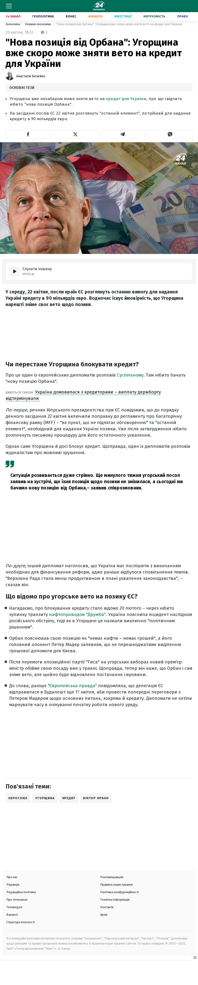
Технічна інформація (115, 899)
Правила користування (116, 884)
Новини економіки (38, 24)
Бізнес (71, 16)
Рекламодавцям (111, 877)
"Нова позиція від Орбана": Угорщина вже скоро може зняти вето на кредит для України (119, 24)
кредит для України (126, 98)
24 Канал (13, 16)
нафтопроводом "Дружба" (77, 614)
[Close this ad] (194, 957)
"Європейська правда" (72, 685)
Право (182, 16)
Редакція (12, 884)
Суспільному (130, 375)
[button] (28, 134)
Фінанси (95, 16)
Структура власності (20, 922)
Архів (103, 914)
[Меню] (9, 6)
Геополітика (43, 16)
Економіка (13, 24)
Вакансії (12, 914)
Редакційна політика (21, 892)
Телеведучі (14, 907)
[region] (99, 973)
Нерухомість (154, 16)
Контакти (106, 907)
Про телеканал (17, 899)
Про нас (12, 877)
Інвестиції (123, 16)
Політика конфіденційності (119, 892)
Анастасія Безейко (30, 76)
